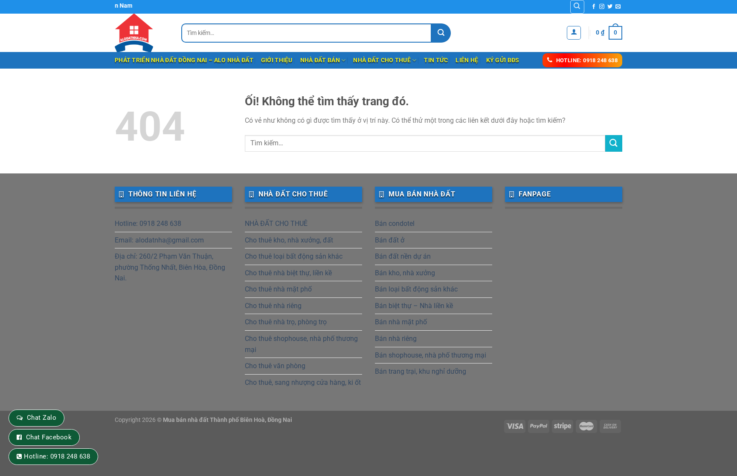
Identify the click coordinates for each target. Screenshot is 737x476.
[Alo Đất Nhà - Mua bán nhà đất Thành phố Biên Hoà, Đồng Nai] (141, 33)
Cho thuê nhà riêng (273, 306)
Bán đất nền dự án (403, 256)
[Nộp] (441, 33)
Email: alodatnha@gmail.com (159, 240)
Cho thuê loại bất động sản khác (293, 256)
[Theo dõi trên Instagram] (601, 7)
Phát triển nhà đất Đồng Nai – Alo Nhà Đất (184, 60)
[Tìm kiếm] (577, 7)
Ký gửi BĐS (502, 60)
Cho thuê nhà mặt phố (278, 289)
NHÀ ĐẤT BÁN (320, 60)
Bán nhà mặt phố (401, 322)
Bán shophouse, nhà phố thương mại (430, 355)
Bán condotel (395, 223)
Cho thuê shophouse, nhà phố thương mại (301, 344)
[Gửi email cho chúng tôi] (618, 7)
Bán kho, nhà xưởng (405, 273)
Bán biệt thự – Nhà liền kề (414, 306)
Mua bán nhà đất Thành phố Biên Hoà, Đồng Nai (227, 420)
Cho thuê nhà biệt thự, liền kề (288, 273)
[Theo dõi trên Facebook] (593, 7)
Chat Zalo (41, 417)
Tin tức (436, 60)
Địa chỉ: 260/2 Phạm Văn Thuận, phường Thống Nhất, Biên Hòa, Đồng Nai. (170, 267)
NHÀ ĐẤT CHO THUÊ (382, 60)
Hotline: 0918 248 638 (148, 223)
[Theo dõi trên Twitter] (609, 7)
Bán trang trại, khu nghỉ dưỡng (420, 371)
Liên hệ (467, 60)
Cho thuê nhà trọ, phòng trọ (286, 322)
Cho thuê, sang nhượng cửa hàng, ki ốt (303, 382)
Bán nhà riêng (396, 339)
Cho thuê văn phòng (275, 366)
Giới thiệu (277, 60)
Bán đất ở (389, 240)
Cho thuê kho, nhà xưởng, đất (289, 240)
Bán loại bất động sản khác (416, 289)
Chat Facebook (49, 437)
